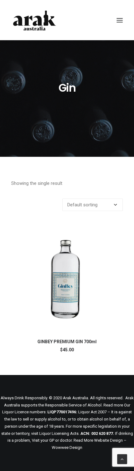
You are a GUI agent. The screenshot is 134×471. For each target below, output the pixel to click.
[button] (119, 20)
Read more (113, 405)
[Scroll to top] (122, 459)
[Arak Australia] (34, 20)
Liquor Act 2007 (92, 412)
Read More (83, 440)
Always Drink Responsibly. (24, 398)
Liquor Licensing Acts (59, 433)
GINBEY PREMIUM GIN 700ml (67, 341)
